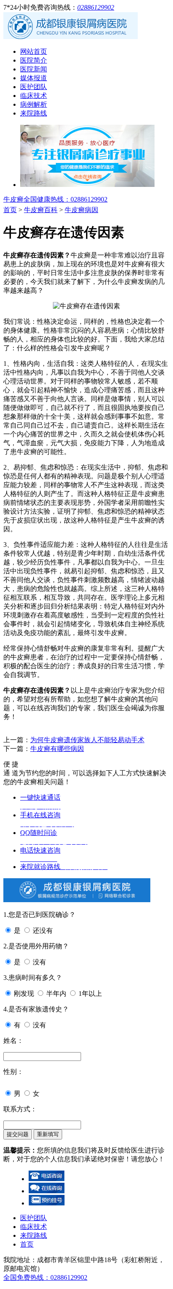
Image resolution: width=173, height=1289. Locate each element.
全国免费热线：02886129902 (45, 1277)
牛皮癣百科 (41, 209)
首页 (10, 209)
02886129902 (95, 7)
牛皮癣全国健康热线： (55, 199)
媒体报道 (33, 77)
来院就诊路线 (63, 866)
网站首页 (33, 51)
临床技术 (33, 95)
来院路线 (33, 113)
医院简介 (33, 60)
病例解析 (33, 104)
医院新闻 (33, 69)
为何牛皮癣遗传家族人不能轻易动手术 (87, 739)
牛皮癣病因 (81, 209)
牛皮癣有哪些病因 (57, 748)
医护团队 (33, 86)
